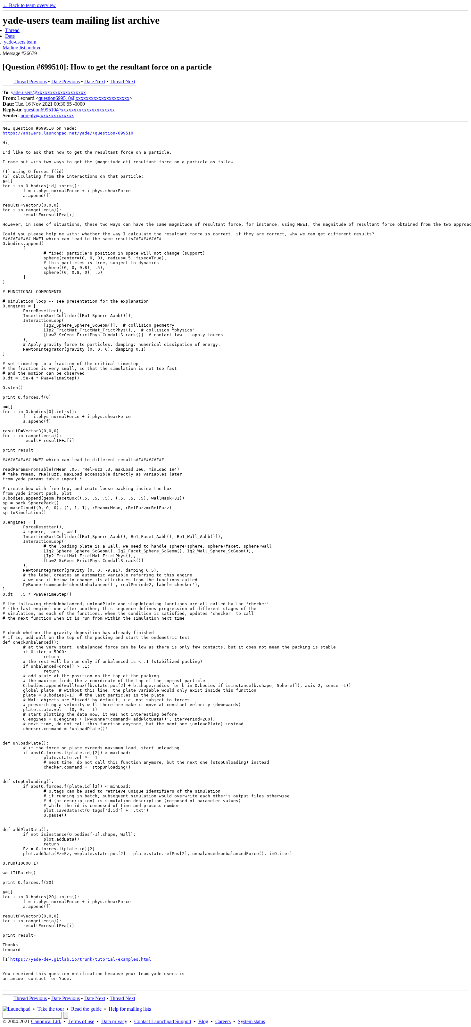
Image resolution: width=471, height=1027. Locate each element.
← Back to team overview (29, 5)
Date (10, 36)
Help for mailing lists (130, 1009)
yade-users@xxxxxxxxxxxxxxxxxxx (48, 92)
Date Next (94, 81)
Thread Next (122, 81)
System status (251, 1021)
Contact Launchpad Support (162, 1021)
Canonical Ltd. (46, 1021)
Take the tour (50, 1009)
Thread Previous (30, 81)
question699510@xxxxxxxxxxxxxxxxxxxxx (83, 98)
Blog (203, 1021)
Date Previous (65, 81)
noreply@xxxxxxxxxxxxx (47, 115)
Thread (12, 30)
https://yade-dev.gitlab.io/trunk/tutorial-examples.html (80, 959)
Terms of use (81, 1021)
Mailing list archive (22, 47)
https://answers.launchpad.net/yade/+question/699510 (68, 133)
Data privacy (114, 1021)
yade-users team (20, 42)
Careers (223, 1021)
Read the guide (86, 1009)
